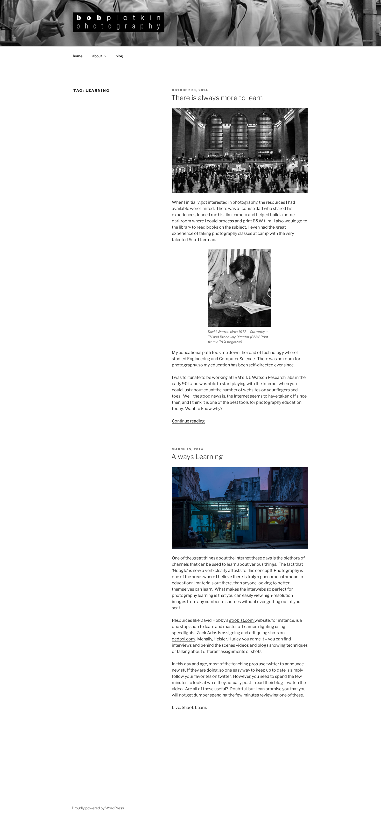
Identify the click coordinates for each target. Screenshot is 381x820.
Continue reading (188, 421)
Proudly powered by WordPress (98, 808)
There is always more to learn (217, 98)
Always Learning (197, 457)
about (97, 56)
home (77, 56)
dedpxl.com (183, 639)
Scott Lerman (202, 239)
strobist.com (242, 620)
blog (119, 56)
